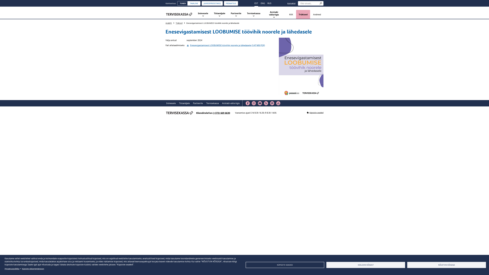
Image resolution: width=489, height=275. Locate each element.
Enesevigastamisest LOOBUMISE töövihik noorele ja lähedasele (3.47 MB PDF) (226, 45)
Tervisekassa (253, 13)
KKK (291, 14)
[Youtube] (260, 103)
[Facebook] (248, 103)
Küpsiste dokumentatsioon (33, 268)
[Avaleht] (179, 14)
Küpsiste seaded (285, 265)
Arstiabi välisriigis (274, 13)
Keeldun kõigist (366, 265)
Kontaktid (291, 3)
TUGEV (183, 3)
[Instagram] (254, 103)
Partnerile (236, 13)
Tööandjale (219, 13)
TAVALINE (194, 3)
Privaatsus (231, 3)
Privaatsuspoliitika (12, 268)
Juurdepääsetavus (212, 3)
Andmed (317, 14)
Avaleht (169, 23)
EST (256, 3)
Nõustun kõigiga (446, 265)
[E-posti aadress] (272, 103)
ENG (263, 3)
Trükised (303, 14)
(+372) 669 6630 (221, 112)
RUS (269, 3)
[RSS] (266, 103)
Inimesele (203, 13)
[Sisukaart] (278, 103)
